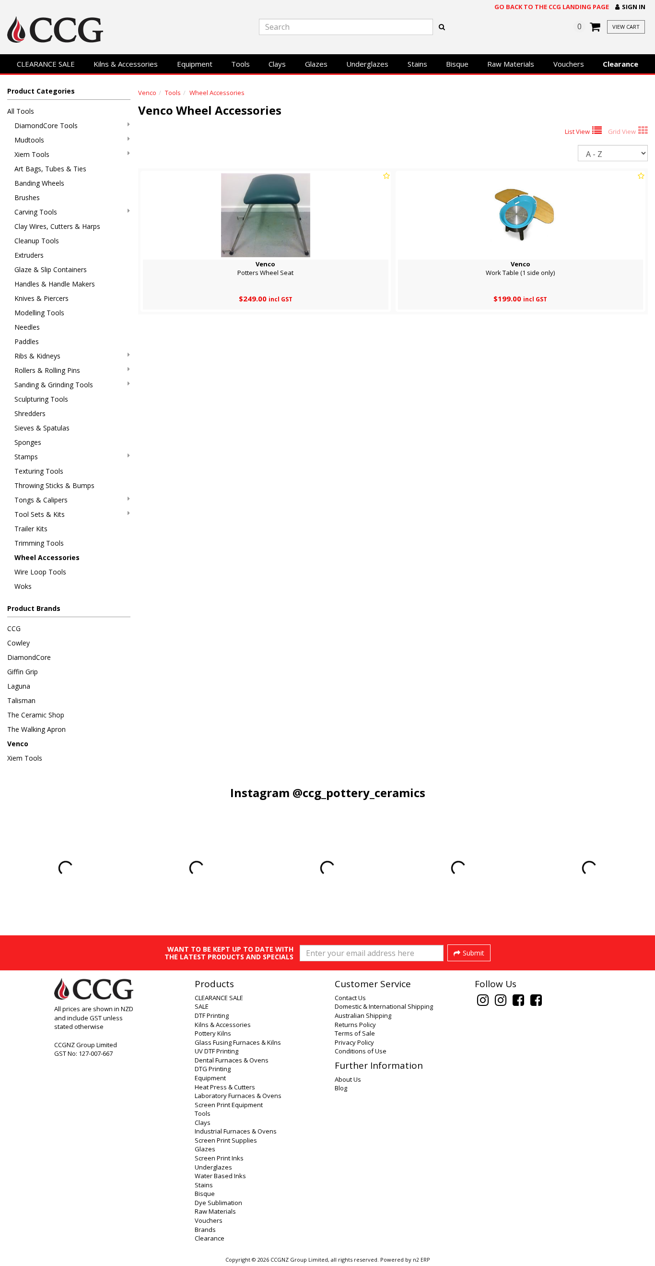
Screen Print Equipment (229, 1104)
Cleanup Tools (36, 240)
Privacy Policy (354, 1042)
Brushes (27, 197)
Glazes (316, 64)
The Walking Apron (36, 729)
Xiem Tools (31, 154)
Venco (17, 743)
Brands (205, 1229)
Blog (341, 1088)
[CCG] (109, 29)
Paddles (26, 341)
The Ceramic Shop (35, 714)
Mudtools (29, 139)
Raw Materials (510, 64)
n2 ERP (421, 1259)
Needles (27, 327)
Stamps (26, 456)
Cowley (18, 642)
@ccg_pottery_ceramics (358, 792)
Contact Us (350, 997)
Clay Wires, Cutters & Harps (57, 226)
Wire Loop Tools (40, 571)
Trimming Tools (39, 543)
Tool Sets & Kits (39, 514)
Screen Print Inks (219, 1158)
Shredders (30, 413)
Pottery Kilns (213, 1033)
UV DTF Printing (216, 1051)
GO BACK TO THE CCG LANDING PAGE (551, 6)
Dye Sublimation (218, 1202)
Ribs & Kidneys (37, 355)
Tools (240, 64)
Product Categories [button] (41, 91)
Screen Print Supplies (226, 1140)
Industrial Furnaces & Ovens (236, 1131)
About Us (348, 1079)
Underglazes (367, 64)
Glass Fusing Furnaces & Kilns (238, 1042)
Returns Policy (355, 1024)
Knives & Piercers (41, 298)
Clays (277, 64)
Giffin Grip (22, 671)
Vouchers (568, 64)
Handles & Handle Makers (54, 283)
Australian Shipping (363, 1015)
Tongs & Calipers (41, 499)
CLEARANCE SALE (46, 64)
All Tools (20, 111)
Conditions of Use (360, 1051)
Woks (23, 586)
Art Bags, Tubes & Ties (50, 168)
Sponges (27, 442)
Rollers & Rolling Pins (47, 370)
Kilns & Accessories (126, 64)
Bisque (457, 64)
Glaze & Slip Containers (50, 269)
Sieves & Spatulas (42, 427)
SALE (202, 1006)
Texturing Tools (38, 471)
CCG (14, 628)
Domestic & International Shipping (384, 1006)
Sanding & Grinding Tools (53, 384)
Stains (417, 64)
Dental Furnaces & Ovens (232, 1060)
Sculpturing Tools (41, 399)
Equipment (194, 64)
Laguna (18, 686)
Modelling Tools (39, 312)
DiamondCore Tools (46, 125)
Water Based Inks (220, 1175)
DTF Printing (212, 1015)
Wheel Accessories (47, 557)
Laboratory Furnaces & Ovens (238, 1095)
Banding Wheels (39, 183)
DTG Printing (213, 1068)
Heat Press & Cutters (225, 1087)
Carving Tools (35, 211)
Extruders (29, 255)
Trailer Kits (30, 528)
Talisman (21, 700)
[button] (630, 7)
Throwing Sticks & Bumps (54, 485)
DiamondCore (29, 657)
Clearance (620, 64)
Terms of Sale (355, 1033)
